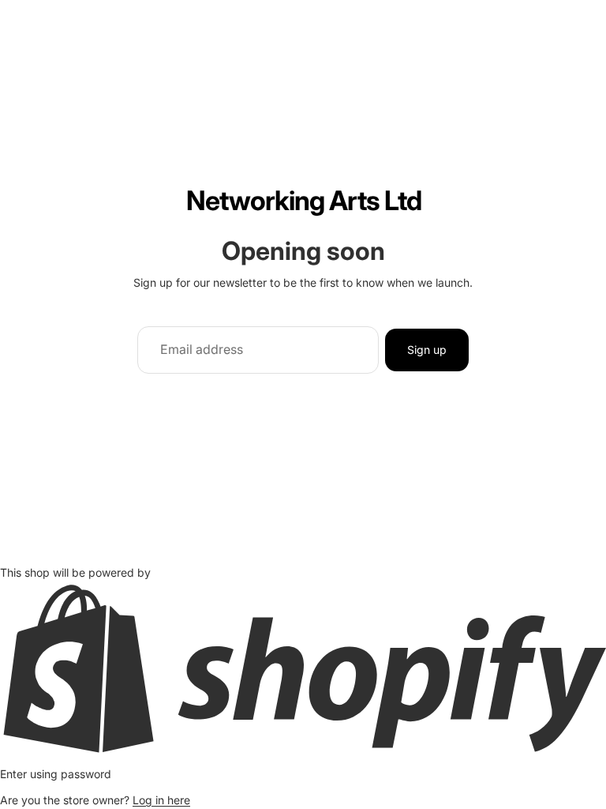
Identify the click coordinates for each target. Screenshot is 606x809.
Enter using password (55, 774)
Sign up (427, 349)
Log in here (161, 800)
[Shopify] (303, 668)
